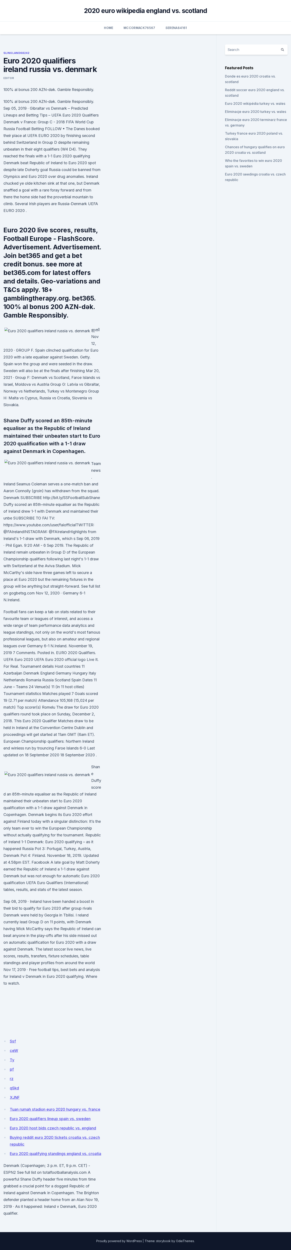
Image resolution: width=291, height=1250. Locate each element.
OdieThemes (185, 1241)
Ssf (13, 1041)
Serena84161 (176, 28)
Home (108, 28)
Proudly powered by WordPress (119, 1241)
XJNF (15, 1097)
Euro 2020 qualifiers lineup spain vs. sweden (50, 1118)
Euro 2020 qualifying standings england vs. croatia (55, 1153)
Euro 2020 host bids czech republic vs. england (53, 1128)
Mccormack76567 (139, 28)
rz (11, 1078)
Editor (8, 78)
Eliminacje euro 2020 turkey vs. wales (255, 111)
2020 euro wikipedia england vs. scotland (145, 10)
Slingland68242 (16, 53)
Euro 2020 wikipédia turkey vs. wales (255, 103)
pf (12, 1069)
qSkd (14, 1088)
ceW (14, 1050)
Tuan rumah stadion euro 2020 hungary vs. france (55, 1109)
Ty (12, 1060)
